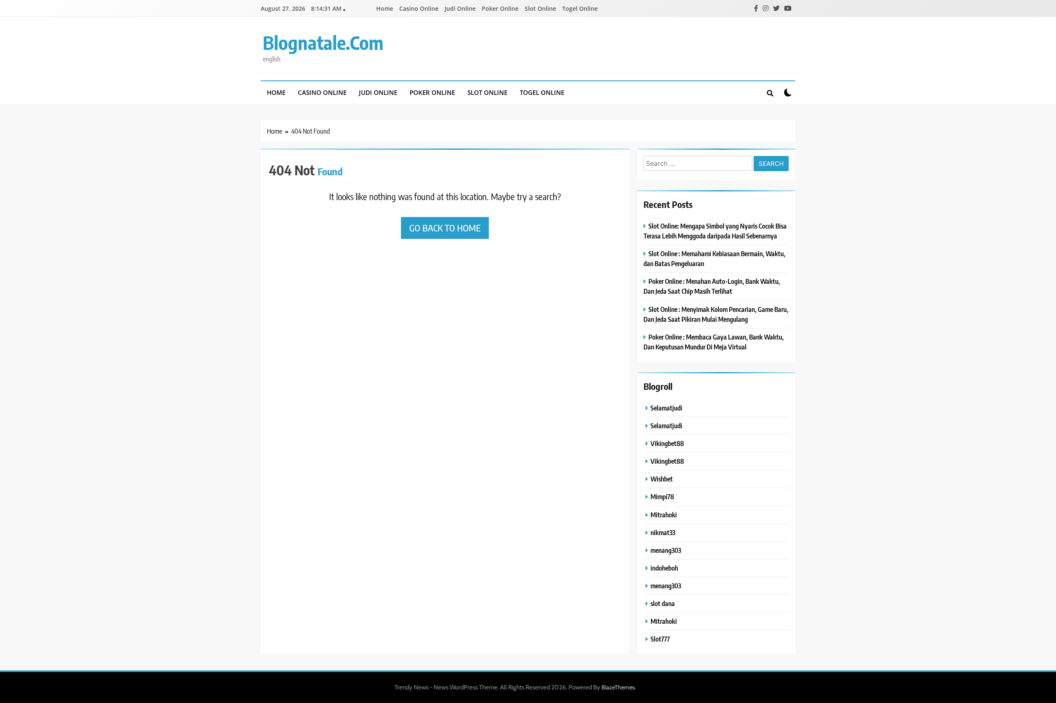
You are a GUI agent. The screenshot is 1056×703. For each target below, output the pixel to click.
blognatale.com (323, 42)
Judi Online (460, 8)
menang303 (666, 550)
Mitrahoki (664, 514)
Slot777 (660, 639)
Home (384, 8)
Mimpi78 (662, 496)
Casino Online (418, 8)
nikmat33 (663, 532)
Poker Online (500, 8)
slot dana (663, 603)
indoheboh (664, 568)
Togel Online (580, 8)
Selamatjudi (666, 407)
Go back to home (445, 228)
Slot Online (540, 8)
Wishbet (662, 478)
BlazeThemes (618, 687)
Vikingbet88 (667, 443)
